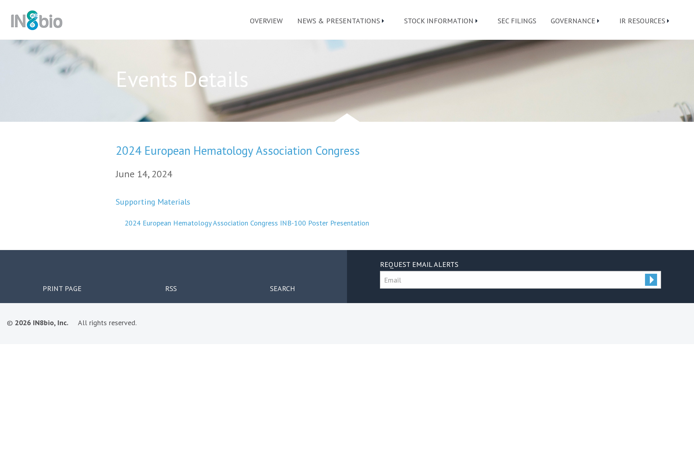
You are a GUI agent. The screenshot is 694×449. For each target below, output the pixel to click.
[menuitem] (266, 21)
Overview (266, 20)
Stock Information (439, 20)
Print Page (62, 288)
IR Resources (642, 20)
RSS (171, 288)
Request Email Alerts (419, 264)
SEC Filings (517, 20)
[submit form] (651, 280)
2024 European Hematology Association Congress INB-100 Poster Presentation (247, 223)
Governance (573, 20)
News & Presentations (338, 20)
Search (282, 288)
